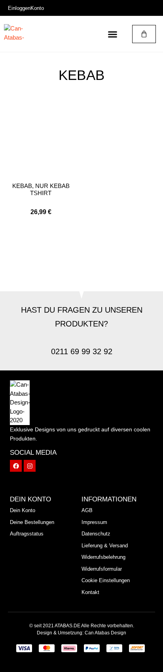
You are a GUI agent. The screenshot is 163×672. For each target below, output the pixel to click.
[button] (112, 34)
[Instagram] (30, 466)
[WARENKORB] (144, 34)
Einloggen (19, 8)
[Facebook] (16, 466)
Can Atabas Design (105, 633)
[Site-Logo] (20, 34)
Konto (37, 8)
